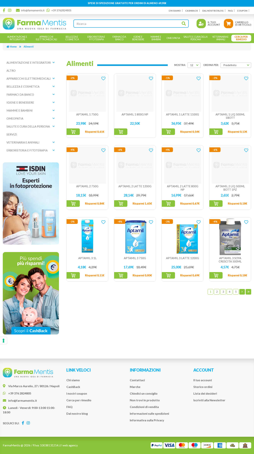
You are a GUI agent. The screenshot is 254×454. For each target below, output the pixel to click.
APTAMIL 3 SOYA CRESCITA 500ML (230, 259)
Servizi (12, 134)
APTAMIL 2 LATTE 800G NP (182, 187)
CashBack (191, 10)
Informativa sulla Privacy (147, 420)
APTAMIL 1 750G (87, 114)
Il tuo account (202, 380)
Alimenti (29, 46)
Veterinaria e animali (23, 142)
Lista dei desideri (205, 393)
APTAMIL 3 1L (87, 258)
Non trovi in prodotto (145, 400)
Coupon (242, 10)
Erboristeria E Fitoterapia (27, 150)
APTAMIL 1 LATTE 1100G (182, 114)
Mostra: (180, 65)
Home (13, 46)
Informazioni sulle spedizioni (149, 413)
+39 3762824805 (61, 10)
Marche (135, 386)
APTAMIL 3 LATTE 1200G (182, 258)
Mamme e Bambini (20, 110)
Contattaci (137, 380)
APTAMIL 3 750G (135, 258)
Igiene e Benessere (20, 102)
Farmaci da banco (20, 94)
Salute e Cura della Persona (28, 126)
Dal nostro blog (213, 10)
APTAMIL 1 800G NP (135, 114)
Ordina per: (211, 65)
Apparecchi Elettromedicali (29, 78)
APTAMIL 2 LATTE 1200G (134, 186)
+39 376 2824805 (19, 393)
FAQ (230, 10)
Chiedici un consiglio (143, 393)
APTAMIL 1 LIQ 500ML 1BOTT (230, 116)
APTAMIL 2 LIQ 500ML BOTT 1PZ (230, 187)
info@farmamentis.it (33, 10)
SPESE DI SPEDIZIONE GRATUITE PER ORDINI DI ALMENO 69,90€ (127, 3)
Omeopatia (15, 118)
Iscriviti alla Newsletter (209, 400)
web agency (70, 445)
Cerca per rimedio (78, 400)
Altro (11, 70)
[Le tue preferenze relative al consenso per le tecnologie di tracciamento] (3, 340)
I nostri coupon (76, 393)
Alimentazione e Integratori (29, 62)
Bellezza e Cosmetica (23, 86)
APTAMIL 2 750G (87, 186)
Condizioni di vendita (144, 407)
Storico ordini (202, 386)
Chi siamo (175, 10)
